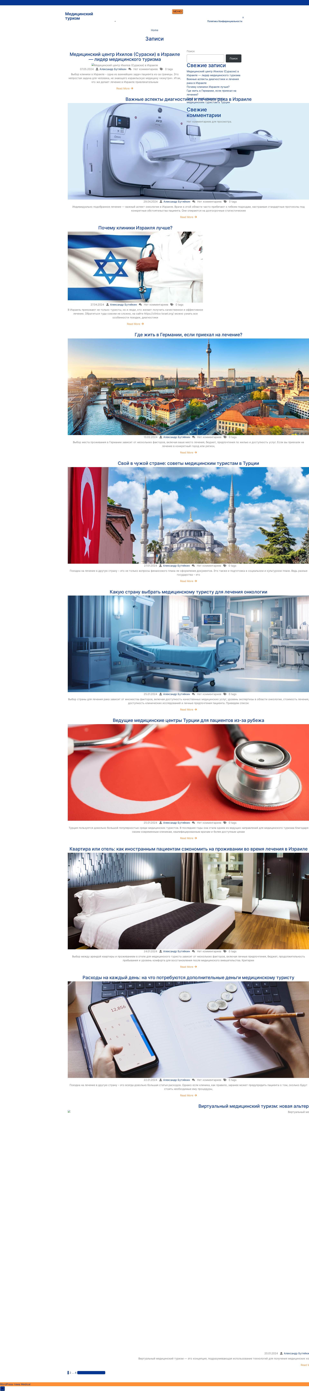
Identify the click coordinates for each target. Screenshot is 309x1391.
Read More (123, 88)
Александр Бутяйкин (113, 69)
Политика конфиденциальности (224, 21)
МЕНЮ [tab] (177, 11)
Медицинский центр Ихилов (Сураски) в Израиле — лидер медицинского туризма (125, 57)
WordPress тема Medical (15, 1384)
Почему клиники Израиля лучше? (135, 227)
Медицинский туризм (79, 16)
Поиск (191, 51)
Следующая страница (91, 1372)
